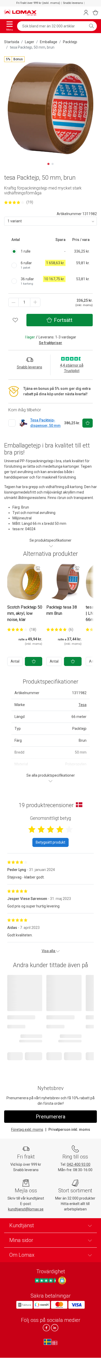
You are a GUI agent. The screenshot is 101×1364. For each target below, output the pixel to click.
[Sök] (91, 26)
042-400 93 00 (78, 1164)
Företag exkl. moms (27, 1129)
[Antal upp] (35, 302)
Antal (15, 661)
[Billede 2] (53, 164)
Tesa (82, 705)
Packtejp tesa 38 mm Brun (61, 610)
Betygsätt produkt (50, 842)
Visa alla (49, 951)
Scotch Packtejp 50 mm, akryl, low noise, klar (24, 613)
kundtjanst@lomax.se (26, 1209)
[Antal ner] (13, 302)
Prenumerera (50, 1116)
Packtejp (70, 42)
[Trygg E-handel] (62, 1280)
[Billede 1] (48, 164)
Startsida (11, 42)
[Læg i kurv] (33, 661)
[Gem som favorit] (38, 568)
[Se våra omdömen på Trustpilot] (46, 1280)
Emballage (48, 42)
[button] (14, 59)
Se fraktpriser (50, 343)
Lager (29, 42)
